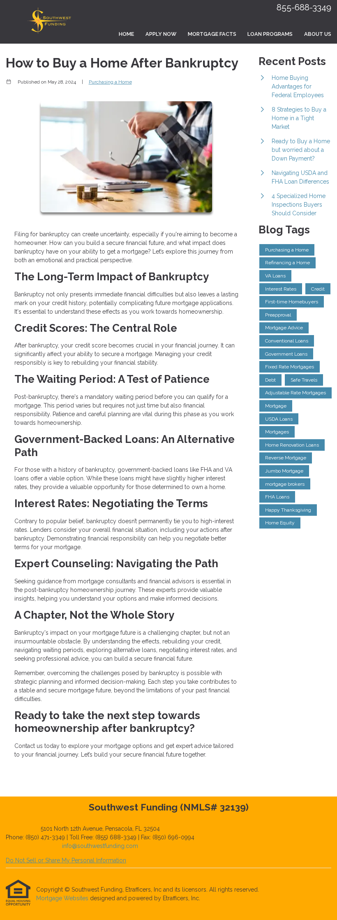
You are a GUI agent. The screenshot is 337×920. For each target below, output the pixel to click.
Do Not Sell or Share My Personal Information (66, 860)
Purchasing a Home (110, 82)
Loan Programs (270, 34)
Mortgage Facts (212, 34)
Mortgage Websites (63, 898)
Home (126, 34)
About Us (317, 34)
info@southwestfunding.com (100, 846)
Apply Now (160, 34)
